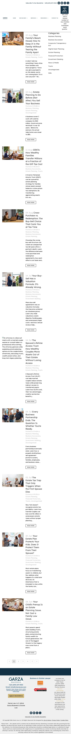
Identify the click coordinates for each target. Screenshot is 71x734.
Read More (30, 81)
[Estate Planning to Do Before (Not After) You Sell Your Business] (13, 96)
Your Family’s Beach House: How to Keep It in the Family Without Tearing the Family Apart (33, 44)
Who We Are (22, 18)
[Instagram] (65, 3)
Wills (50, 73)
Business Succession (33, 169)
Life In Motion (47, 720)
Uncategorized (31, 113)
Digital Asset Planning (56, 49)
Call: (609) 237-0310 (16, 685)
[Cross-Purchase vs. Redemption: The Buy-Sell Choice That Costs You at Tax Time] (13, 215)
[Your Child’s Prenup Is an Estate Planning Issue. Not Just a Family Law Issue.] (13, 604)
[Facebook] (62, 3)
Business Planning (32, 108)
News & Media (53, 63)
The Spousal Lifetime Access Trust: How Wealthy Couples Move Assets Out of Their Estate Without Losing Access (34, 351)
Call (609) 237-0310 (51, 3)
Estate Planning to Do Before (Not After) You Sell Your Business (33, 98)
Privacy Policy (56, 720)
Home (14, 18)
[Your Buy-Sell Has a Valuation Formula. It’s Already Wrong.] (13, 279)
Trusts (40, 57)
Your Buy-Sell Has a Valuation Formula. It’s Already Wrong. (34, 281)
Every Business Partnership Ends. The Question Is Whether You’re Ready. (33, 420)
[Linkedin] (59, 3)
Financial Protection (33, 499)
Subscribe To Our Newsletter (34, 3)
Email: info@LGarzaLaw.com (16, 687)
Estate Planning (31, 57)
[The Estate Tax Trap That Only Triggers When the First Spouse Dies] (13, 480)
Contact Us (55, 18)
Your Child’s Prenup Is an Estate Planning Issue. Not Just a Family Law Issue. (34, 610)
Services (33, 18)
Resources (44, 18)
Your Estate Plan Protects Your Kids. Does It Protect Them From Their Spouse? (32, 544)
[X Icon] (68, 3)
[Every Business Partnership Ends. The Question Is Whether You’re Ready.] (13, 415)
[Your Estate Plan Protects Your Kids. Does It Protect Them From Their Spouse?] (13, 540)
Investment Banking (33, 299)
